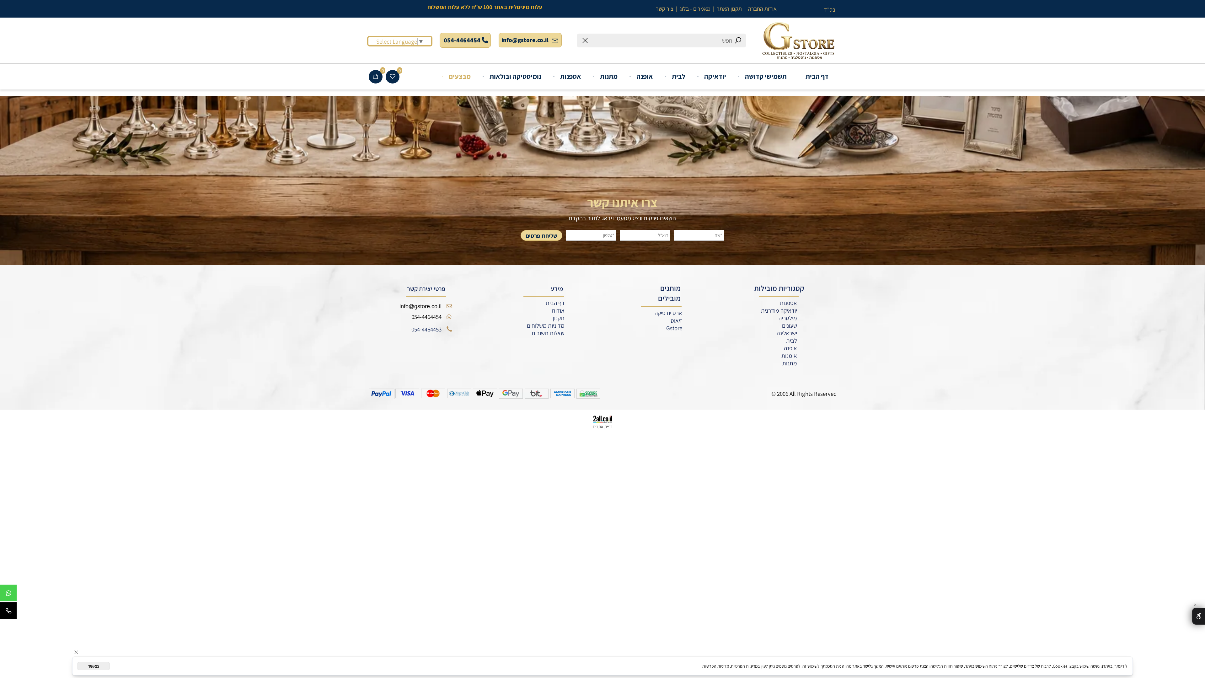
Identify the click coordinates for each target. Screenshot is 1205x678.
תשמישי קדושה (766, 76)
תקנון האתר (729, 8)
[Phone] (8, 612)
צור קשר (664, 8)
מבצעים (460, 76)
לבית (678, 76)
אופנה (644, 76)
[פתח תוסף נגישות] (1198, 616)
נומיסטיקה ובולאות (515, 76)
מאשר (93, 666)
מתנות (609, 76)
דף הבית (817, 76)
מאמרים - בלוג (695, 8)
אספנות (570, 76)
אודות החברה (762, 8)
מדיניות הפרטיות (715, 666)
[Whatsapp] (8, 594)
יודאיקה (715, 76)
